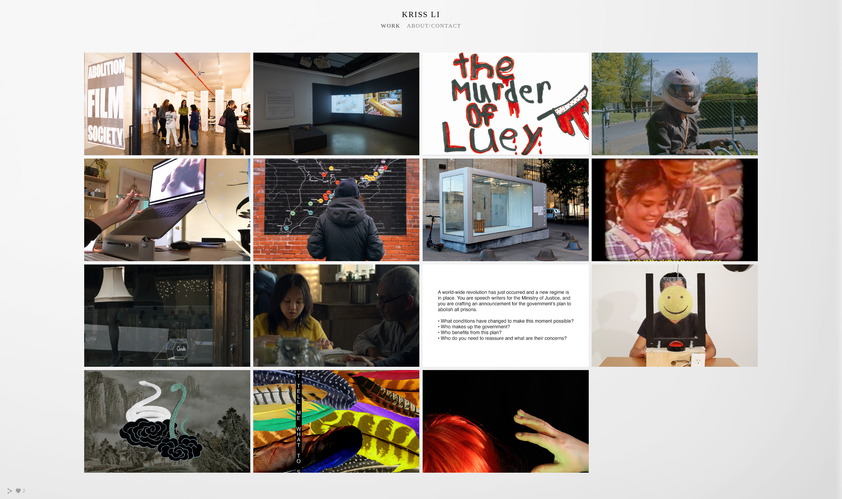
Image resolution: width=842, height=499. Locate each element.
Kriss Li (421, 14)
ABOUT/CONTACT (434, 26)
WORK (390, 26)
